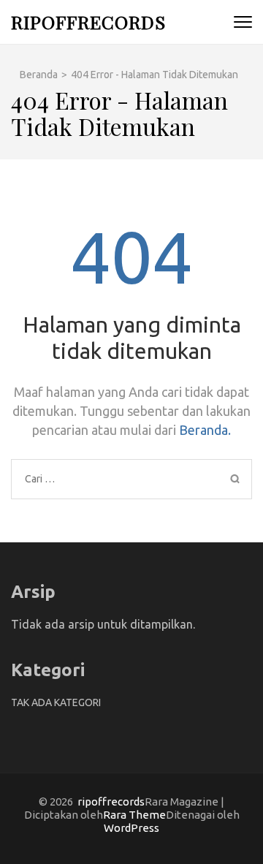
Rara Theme (134, 814)
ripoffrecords (88, 22)
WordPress (131, 828)
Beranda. (205, 429)
